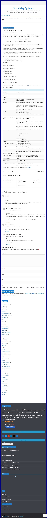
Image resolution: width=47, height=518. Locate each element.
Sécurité (3, 377)
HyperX (21, 412)
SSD (2, 381)
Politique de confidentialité (6, 509)
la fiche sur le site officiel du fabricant (34, 85)
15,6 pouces (4, 306)
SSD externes (4, 383)
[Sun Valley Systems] (5, 15)
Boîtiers (3, 321)
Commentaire (5, 253)
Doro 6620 (12, 457)
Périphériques (11, 27)
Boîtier (30, 410)
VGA (36, 417)
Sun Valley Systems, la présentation (14, 18)
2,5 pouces (4, 309)
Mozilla (9, 415)
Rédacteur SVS (14, 32)
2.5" (2, 410)
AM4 (14, 410)
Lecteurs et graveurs (5, 351)
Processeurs (4, 370)
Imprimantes (5, 27)
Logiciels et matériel (17, 20)
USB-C (29, 417)
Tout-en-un (4, 392)
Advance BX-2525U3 (8, 180)
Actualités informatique (6, 313)
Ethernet (9, 412)
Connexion (4, 494)
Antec (19, 410)
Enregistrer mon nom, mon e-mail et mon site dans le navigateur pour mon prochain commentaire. (23, 287)
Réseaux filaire (4, 373)
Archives (3, 442)
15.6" (5, 410)
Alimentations (4, 317)
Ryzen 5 (41, 415)
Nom (3, 268)
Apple (21, 410)
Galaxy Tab (12, 412)
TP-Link (23, 417)
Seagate (8, 417)
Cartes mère (4, 330)
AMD (2, 319)
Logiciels (3, 353)
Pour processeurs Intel (6, 368)
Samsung (4, 417)
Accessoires (4, 311)
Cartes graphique (5, 326)
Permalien (19, 210)
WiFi (38, 417)
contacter (29, 167)
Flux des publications (6, 496)
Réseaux (3, 371)
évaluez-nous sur (9, 426)
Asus (24, 410)
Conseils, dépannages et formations (32, 18)
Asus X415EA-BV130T (39, 171)
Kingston (38, 412)
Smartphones (4, 379)
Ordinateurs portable (5, 362)
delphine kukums (5, 465)
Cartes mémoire (5, 328)
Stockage (3, 385)
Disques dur (4, 339)
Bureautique (4, 324)
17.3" (8, 410)
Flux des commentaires (6, 499)
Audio (27, 410)
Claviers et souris (5, 334)
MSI (11, 415)
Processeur (38, 415)
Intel (2, 347)
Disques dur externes (5, 341)
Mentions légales (5, 506)
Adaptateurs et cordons (6, 315)
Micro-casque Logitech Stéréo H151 (22, 181)
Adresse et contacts (29, 20)
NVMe (16, 415)
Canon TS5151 (37, 180)
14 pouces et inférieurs (6, 304)
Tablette (19, 417)
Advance (11, 410)
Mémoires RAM (4, 358)
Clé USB (40, 410)
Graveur (15, 412)
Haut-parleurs (4, 343)
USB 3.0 (33, 417)
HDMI (18, 412)
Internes (3, 349)
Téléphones (4, 390)
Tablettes (3, 388)
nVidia (3, 360)
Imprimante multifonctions (27, 412)
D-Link (2, 412)
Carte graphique (35, 410)
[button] (22, 21)
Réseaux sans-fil (5, 375)
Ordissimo (33, 415)
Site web (3, 279)
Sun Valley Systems (23, 8)
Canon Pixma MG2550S (14, 450)
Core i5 (43, 410)
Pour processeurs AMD (6, 366)
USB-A (26, 417)
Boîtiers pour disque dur (6, 322)
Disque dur (6, 412)
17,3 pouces (4, 307)
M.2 (2, 356)
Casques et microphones (6, 332)
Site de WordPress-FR (6, 501)
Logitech (4, 415)
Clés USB (3, 336)
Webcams (3, 394)
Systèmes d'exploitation (6, 386)
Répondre (7, 206)
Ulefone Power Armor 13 (10, 455)
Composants (4, 338)
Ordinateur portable (24, 415)
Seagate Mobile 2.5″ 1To (8, 171)
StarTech (15, 417)
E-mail (3, 274)
